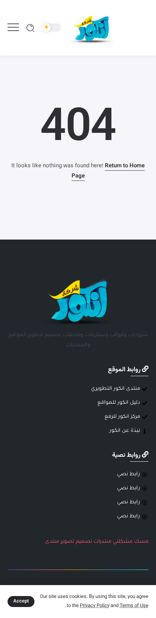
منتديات (102, 542)
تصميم (84, 542)
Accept (21, 601)
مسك (141, 542)
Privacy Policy (94, 606)
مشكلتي (123, 542)
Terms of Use (134, 606)
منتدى (52, 542)
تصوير (67, 542)
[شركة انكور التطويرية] (91, 28)
